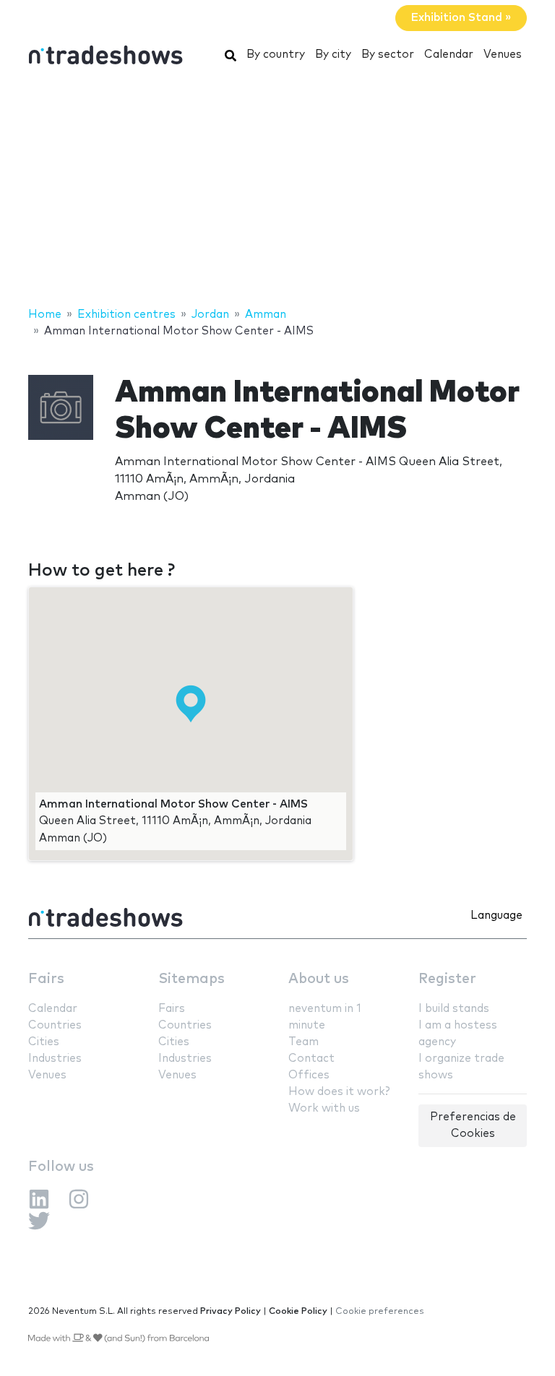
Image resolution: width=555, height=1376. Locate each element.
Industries (55, 1058)
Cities (43, 1042)
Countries (55, 1025)
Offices (309, 1075)
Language (496, 915)
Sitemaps (191, 979)
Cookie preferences (379, 1311)
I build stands (453, 1008)
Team (303, 1042)
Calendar (448, 54)
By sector (387, 54)
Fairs (46, 979)
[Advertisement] (277, 190)
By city (333, 54)
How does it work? (339, 1091)
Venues (502, 54)
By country (275, 54)
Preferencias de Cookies (473, 1125)
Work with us (324, 1108)
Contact (311, 1058)
